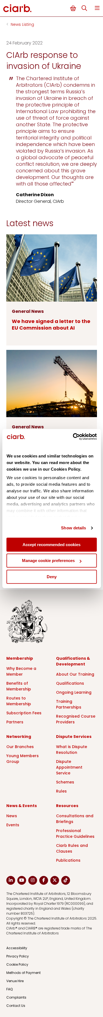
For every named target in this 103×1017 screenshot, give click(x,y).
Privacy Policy (17, 956)
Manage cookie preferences (48, 560)
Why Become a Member (21, 671)
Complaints (16, 997)
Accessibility (16, 948)
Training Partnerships (68, 704)
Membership (19, 658)
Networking (18, 736)
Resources (67, 805)
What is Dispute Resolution (71, 749)
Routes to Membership (18, 701)
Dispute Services (73, 736)
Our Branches (20, 746)
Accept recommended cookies (51, 544)
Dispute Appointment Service (69, 767)
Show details (73, 528)
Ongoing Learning (73, 692)
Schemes (65, 782)
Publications (68, 860)
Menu (97, 8)
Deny (52, 576)
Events (12, 825)
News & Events (21, 805)
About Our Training (75, 674)
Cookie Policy (17, 964)
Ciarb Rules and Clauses (72, 848)
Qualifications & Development (73, 661)
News (11, 816)
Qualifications (70, 683)
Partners (14, 722)
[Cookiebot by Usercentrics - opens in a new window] (73, 436)
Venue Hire (15, 981)
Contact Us (15, 1005)
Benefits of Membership (18, 686)
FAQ (9, 989)
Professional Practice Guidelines (75, 833)
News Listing (22, 24)
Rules (61, 791)
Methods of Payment (23, 972)
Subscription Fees (23, 713)
